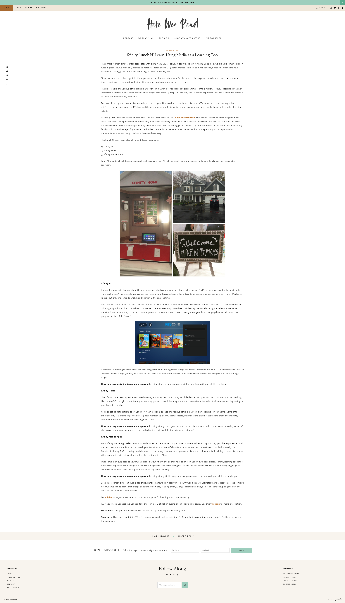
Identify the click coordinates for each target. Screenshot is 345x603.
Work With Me (146, 38)
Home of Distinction (184, 117)
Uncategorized (172, 50)
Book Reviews (289, 577)
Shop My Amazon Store (187, 38)
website (215, 503)
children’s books (291, 573)
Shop (6, 8)
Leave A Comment (160, 536)
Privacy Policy (14, 587)
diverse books (289, 584)
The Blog (164, 38)
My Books (41, 8)
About (18, 8)
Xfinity (108, 497)
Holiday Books (290, 580)
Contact (29, 8)
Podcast (128, 38)
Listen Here (189, 2)
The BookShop (214, 38)
